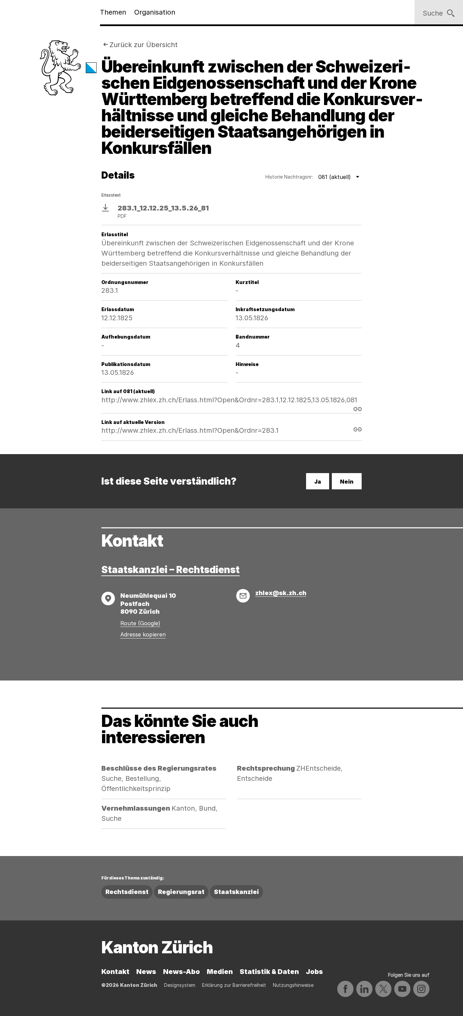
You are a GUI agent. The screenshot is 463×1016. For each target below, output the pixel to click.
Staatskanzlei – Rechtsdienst (170, 569)
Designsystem (179, 985)
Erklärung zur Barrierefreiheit (234, 985)
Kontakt (115, 972)
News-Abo (181, 972)
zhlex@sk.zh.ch (280, 592)
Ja (317, 481)
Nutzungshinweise (293, 985)
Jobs (314, 972)
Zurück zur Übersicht (143, 45)
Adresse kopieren (143, 634)
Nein (347, 481)
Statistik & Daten (269, 972)
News (146, 972)
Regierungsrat (181, 891)
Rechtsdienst (126, 891)
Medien (220, 972)
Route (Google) (140, 623)
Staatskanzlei (236, 891)
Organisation (154, 12)
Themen (113, 12)
